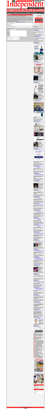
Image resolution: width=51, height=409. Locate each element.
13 (37, 329)
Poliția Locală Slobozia (37, 218)
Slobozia (36, 37)
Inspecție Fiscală (40, 310)
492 (39, 329)
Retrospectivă (28, 13)
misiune (39, 167)
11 (35, 329)
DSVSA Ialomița (37, 43)
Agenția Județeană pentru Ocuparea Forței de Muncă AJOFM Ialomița (38, 174)
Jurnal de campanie (33, 13)
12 (36, 329)
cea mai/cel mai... (9, 13)
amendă (42, 43)
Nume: (8, 29)
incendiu (39, 62)
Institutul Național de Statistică (37, 288)
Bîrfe (19, 13)
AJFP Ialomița (18, 22)
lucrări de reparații (39, 219)
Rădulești (37, 62)
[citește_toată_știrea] (35, 29)
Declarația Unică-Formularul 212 (40, 211)
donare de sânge (42, 149)
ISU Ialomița (41, 62)
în (37, 333)
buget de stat (41, 302)
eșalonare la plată (40, 225)
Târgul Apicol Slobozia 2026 (40, 37)
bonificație (39, 318)
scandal (39, 101)
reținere (41, 101)
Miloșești (38, 101)
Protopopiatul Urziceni (37, 149)
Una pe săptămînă (15, 13)
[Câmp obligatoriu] (39, 372)
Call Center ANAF (23, 22)
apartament (41, 275)
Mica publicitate (23, 13)
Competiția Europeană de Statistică (39, 288)
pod (43, 218)
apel (20, 22)
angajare (42, 233)
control (40, 43)
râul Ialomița (41, 218)
